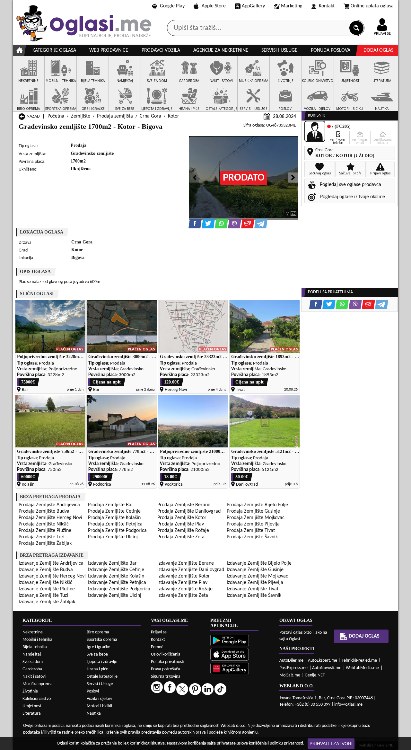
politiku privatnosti (286, 743)
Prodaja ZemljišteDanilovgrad (189, 511)
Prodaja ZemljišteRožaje (183, 530)
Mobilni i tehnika (37, 639)
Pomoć (157, 647)
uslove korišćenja (252, 743)
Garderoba (32, 669)
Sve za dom (32, 661)
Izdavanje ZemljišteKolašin (116, 576)
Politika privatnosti (167, 661)
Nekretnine (32, 632)
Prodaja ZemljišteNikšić (44, 524)
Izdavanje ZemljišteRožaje (185, 589)
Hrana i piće (97, 669)
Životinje (30, 691)
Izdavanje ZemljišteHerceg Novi (52, 576)
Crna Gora (150, 116)
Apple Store (214, 6)
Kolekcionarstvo (36, 698)
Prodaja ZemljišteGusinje (253, 511)
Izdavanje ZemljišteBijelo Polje (259, 563)
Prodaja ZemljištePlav (180, 524)
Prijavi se (159, 632)
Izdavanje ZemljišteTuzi (43, 595)
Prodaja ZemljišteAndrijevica (49, 504)
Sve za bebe (97, 654)
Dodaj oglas (378, 50)
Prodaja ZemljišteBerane (183, 504)
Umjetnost (31, 706)
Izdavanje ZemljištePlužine (47, 589)
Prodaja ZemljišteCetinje (114, 511)
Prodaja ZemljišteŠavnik (252, 537)
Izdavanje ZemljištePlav (182, 582)
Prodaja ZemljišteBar (110, 504)
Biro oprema (98, 632)
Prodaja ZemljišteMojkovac (255, 517)
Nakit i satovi (34, 676)
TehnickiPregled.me (359, 660)
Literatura (31, 713)
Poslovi (93, 691)
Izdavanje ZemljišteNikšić (45, 582)
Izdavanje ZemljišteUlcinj (114, 595)
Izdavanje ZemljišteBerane (185, 563)
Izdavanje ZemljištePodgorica (119, 589)
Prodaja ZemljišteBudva (44, 511)
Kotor (173, 116)
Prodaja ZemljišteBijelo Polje (257, 504)
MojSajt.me (289, 675)
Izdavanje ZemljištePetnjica (117, 582)
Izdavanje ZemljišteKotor (183, 576)
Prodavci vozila (161, 50)
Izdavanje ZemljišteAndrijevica (51, 563)
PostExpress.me (293, 668)
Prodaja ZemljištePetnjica (115, 524)
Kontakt (327, 6)
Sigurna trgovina (165, 676)
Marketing (291, 6)
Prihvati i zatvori (331, 743)
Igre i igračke (98, 647)
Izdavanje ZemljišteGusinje (255, 569)
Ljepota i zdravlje (102, 661)
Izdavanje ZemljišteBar (112, 563)
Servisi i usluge (279, 50)
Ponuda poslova (330, 50)
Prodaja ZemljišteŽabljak (45, 543)
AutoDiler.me (291, 660)
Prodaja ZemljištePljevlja (253, 524)
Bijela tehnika (34, 647)
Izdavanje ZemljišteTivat (252, 589)
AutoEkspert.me (322, 660)
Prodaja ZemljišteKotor (181, 517)
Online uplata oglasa (372, 6)
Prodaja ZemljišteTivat (251, 530)
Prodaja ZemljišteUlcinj (113, 537)
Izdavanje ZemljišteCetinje (116, 569)
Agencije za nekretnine (220, 50)
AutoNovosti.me (326, 668)
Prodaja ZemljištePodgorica (117, 530)
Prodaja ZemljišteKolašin (114, 517)
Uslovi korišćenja (165, 654)
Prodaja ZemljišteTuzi (42, 537)
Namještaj (31, 654)
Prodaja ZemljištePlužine (45, 530)
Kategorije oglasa (54, 50)
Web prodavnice (108, 50)
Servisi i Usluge (100, 684)
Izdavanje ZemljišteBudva (46, 569)
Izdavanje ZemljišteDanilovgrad (190, 569)
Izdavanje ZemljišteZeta (182, 595)
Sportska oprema (102, 639)
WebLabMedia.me (362, 668)
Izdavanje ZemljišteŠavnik (254, 595)
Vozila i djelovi (99, 698)
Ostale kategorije (102, 676)
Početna (56, 116)
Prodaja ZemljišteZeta (181, 537)
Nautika (94, 713)
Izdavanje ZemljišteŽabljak (47, 601)
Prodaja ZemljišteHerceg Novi (50, 517)
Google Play (172, 6)
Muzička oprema (37, 684)
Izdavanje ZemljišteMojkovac (257, 576)
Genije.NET (315, 675)
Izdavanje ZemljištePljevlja (255, 582)
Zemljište (80, 116)
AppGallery (253, 6)
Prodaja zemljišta (115, 116)
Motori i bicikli (99, 706)
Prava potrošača (165, 669)
